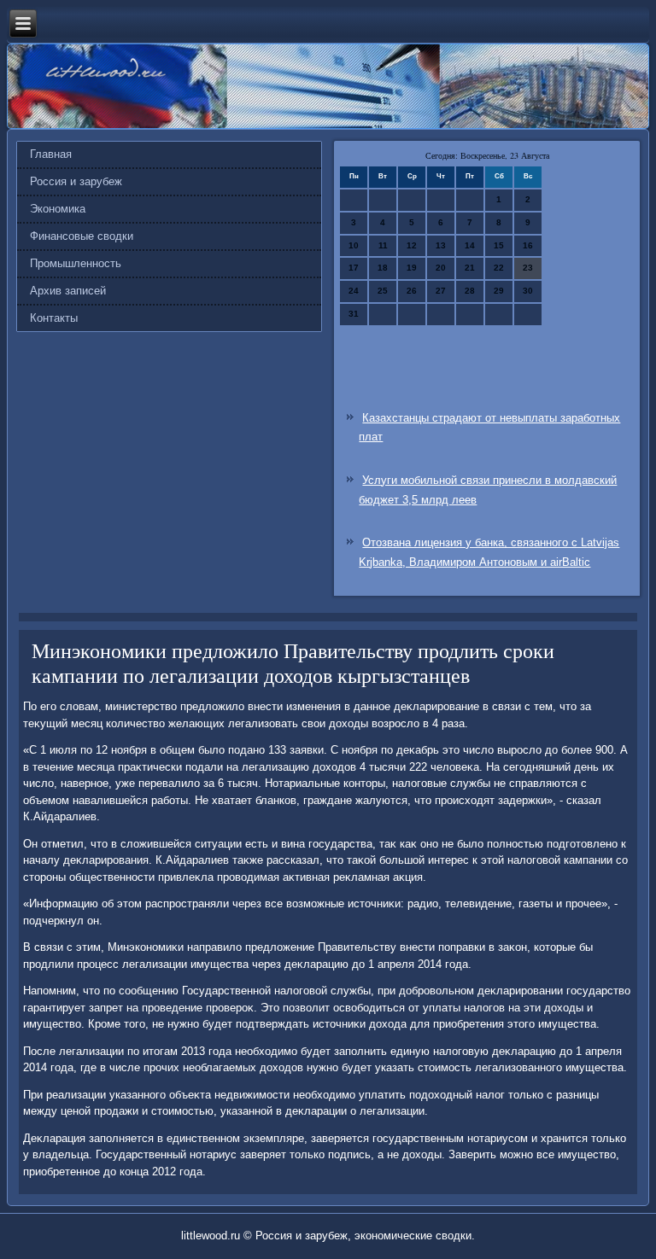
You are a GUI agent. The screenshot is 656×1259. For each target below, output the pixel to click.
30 (528, 290)
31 (353, 313)
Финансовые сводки (81, 236)
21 (470, 267)
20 (441, 267)
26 (412, 290)
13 (441, 245)
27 (441, 290)
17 (353, 267)
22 (499, 267)
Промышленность (75, 263)
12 (412, 245)
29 (499, 290)
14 (470, 245)
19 (412, 267)
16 (528, 245)
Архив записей (68, 290)
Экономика (57, 208)
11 (383, 245)
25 (383, 290)
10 (353, 245)
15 (499, 245)
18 (383, 267)
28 (470, 290)
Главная (51, 154)
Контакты (54, 318)
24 (353, 290)
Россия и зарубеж (76, 181)
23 (528, 267)
